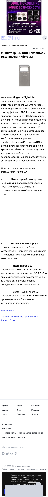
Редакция (6, 428)
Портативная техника (20, 46)
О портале (7, 424)
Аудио (5, 405)
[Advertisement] (18, 219)
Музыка (35, 410)
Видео (5, 410)
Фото (4, 414)
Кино (19, 410)
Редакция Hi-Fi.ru (7, 310)
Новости (4, 46)
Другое (34, 414)
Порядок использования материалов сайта (22, 433)
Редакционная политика (13, 437)
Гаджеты (35, 405)
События (21, 414)
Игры (19, 405)
